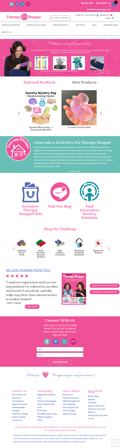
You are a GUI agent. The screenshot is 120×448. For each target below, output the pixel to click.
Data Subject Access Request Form (46, 427)
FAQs (39, 420)
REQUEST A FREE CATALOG (104, 292)
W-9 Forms (42, 410)
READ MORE (32, 306)
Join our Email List (71, 407)
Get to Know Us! (19, 394)
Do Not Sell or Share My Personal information (79, 427)
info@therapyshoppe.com (99, 9)
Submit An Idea (69, 414)
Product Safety (18, 417)
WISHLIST (105, 15)
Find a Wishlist (69, 404)
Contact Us (17, 420)
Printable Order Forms (47, 414)
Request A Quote (19, 404)
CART (108, 18)
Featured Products (39, 82)
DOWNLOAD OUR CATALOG (104, 285)
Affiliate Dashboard (71, 401)
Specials (91, 399)
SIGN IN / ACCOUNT (85, 15)
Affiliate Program (44, 417)
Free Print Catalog (20, 414)
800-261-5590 (87, 3)
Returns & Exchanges (46, 401)
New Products (84, 82)
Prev (12, 246)
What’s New (93, 396)
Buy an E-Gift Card (96, 406)
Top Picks (92, 402)
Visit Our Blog (69, 410)
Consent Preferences (23, 427)
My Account (68, 394)
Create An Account (71, 398)
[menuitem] (10, 25)
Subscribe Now (60, 362)
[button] (4, 58)
